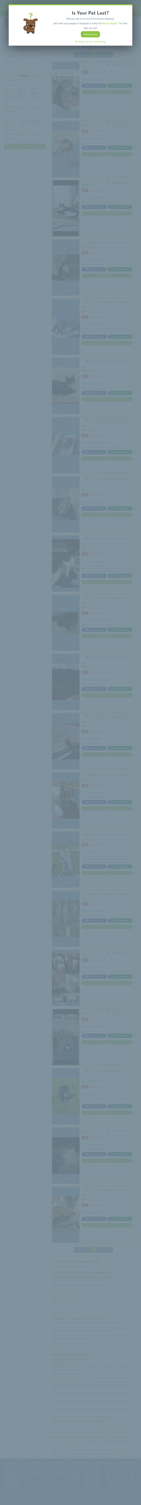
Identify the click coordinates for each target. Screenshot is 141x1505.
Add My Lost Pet (90, 34)
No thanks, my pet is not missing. (90, 41)
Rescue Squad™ (110, 23)
